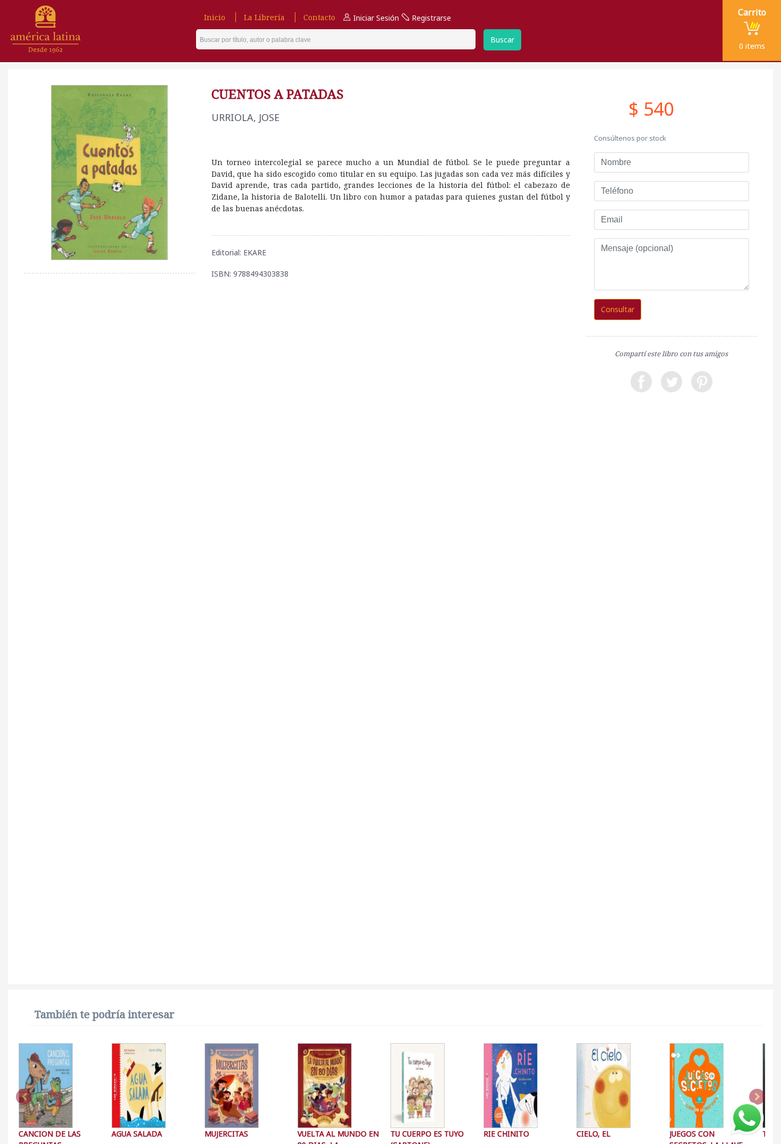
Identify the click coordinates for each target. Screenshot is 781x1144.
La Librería (264, 17)
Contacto (319, 17)
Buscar (502, 40)
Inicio (214, 17)
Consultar (617, 309)
